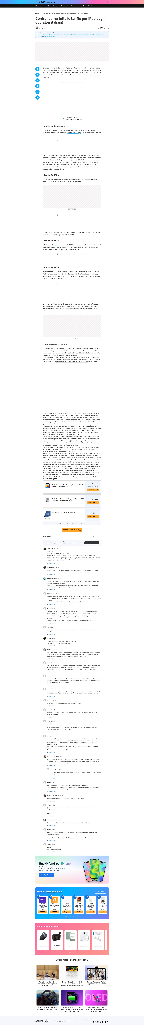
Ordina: (90, 536)
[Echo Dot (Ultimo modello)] (103, 899)
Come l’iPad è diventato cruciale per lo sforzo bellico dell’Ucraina (47, 1008)
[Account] (107, 2)
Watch (63, 6)
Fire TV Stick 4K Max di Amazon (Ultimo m (79, 906)
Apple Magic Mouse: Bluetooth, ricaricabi (91, 906)
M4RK (49, 847)
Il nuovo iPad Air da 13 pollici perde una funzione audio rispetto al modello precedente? (72, 984)
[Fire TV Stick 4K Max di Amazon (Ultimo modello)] (78, 899)
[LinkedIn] (105, 1022)
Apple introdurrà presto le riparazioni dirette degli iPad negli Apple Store (47, 984)
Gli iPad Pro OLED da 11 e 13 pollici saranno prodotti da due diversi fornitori (96, 1009)
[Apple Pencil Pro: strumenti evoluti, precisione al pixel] (66, 899)
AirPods (55, 6)
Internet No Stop (62, 274)
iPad (43, 6)
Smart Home (71, 6)
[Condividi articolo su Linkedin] (37, 80)
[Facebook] (91, 1022)
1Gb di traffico (92, 179)
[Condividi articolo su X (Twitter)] (37, 75)
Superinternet (56, 245)
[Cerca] (39, 2)
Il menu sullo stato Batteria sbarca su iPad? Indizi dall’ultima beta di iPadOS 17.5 (72, 1009)
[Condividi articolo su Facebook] (37, 69)
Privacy (101, 1020)
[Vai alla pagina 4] (70, 916)
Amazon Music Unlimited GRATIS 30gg (42, 906)
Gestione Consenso (68, 1021)
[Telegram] (103, 1022)
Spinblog (55, 1020)
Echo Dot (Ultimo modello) (103, 906)
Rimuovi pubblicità (72, 62)
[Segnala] (54, 563)
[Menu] (36, 2)
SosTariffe (52, 75)
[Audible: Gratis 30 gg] (54, 899)
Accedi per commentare (92, 542)
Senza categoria (48, 13)
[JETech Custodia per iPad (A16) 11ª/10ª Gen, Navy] (47, 514)
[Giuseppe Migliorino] (37, 27)
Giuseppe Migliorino (44, 27)
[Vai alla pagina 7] (74, 916)
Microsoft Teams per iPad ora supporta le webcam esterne (96, 983)
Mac (49, 6)
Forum (80, 6)
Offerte (90, 6)
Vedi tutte (101, 892)
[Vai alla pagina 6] (73, 916)
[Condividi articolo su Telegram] (37, 86)
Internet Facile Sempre (74, 132)
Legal (96, 1020)
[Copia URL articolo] (37, 97)
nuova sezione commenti (50, 36)
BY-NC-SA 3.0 (60, 1021)
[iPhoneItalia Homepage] (48, 2)
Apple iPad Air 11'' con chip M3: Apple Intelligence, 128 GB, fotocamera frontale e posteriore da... (68, 499)
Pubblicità (106, 1020)
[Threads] (100, 1022)
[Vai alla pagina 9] (77, 916)
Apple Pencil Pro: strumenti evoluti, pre (67, 906)
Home (37, 13)
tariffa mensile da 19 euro (73, 181)
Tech (84, 6)
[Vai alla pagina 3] (69, 916)
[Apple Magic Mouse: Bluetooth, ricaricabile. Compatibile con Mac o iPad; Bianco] (90, 899)
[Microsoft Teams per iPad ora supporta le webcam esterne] (96, 972)
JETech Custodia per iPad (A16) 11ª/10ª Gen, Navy (66, 513)
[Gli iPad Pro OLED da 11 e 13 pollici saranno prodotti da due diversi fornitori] (96, 998)
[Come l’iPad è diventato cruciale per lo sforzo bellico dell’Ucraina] (48, 998)
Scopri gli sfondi (45, 875)
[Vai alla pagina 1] (66, 916)
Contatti (92, 1020)
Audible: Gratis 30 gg (54, 906)
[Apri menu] (55, 2)
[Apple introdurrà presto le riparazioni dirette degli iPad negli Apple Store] (48, 972)
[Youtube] (96, 1022)
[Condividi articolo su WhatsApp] (37, 92)
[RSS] (108, 1022)
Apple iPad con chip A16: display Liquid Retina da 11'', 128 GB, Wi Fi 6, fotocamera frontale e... (68, 485)
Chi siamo (86, 1020)
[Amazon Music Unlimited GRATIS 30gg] (42, 899)
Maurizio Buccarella (53, 808)
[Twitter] (93, 1022)
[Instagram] (98, 1022)
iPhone (37, 6)
